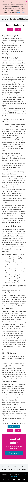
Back (10, 29)
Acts (3, 61)
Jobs (19, 466)
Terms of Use (17, 469)
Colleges (10, 469)
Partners (24, 466)
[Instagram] (9, 479)
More (17, 29)
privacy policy (21, 12)
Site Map (4, 466)
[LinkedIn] (24, 479)
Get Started (14, 453)
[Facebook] (14, 479)
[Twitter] (19, 479)
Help (9, 466)
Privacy (24, 469)
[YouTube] (4, 479)
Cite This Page (14, 426)
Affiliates (4, 469)
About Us (14, 466)
